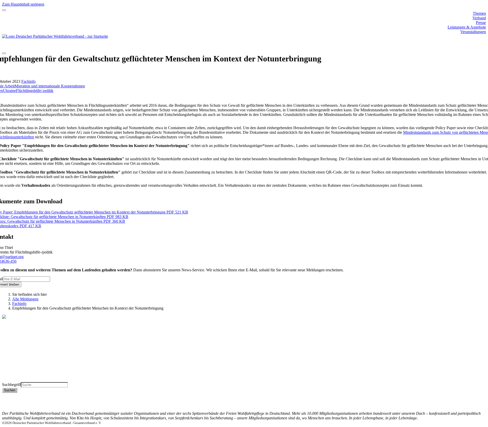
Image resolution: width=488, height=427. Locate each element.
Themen (479, 13)
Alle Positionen (14, 370)
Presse (481, 22)
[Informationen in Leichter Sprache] (4, 46)
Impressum (477, 404)
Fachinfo (28, 81)
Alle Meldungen (25, 299)
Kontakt (479, 395)
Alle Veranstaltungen (19, 375)
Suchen (9, 390)
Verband (479, 18)
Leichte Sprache (15, 380)
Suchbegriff (11, 384)
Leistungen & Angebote (467, 27)
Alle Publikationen (17, 366)
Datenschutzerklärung (468, 399)
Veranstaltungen (473, 32)
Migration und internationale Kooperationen (49, 86)
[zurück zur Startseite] (55, 36)
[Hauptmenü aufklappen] (4, 10)
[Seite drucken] (4, 53)
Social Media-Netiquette (466, 409)
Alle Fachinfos (14, 361)
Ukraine (9, 90)
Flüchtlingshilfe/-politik (34, 90)
